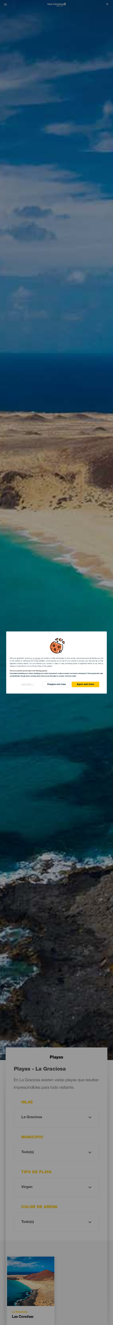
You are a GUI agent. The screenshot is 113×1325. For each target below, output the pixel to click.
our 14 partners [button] (35, 658)
